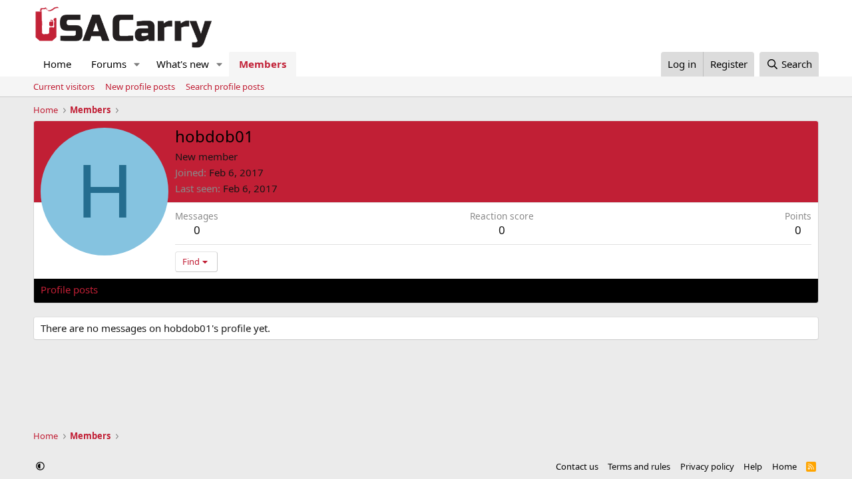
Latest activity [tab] (142, 289)
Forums (108, 64)
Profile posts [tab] (69, 289)
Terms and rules (639, 466)
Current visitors (64, 86)
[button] (137, 64)
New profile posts (140, 86)
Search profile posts (225, 86)
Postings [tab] (206, 289)
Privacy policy (707, 466)
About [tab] (254, 289)
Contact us (577, 466)
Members (262, 64)
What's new (182, 64)
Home (57, 64)
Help (753, 466)
